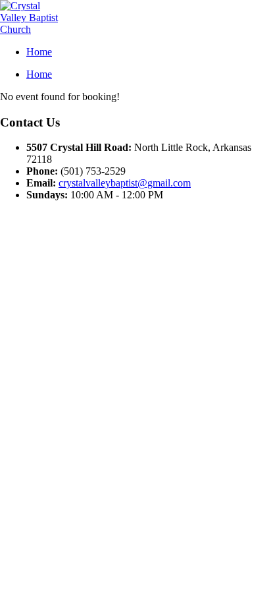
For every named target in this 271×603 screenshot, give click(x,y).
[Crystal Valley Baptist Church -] (29, 29)
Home (39, 51)
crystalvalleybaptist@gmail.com (125, 182)
